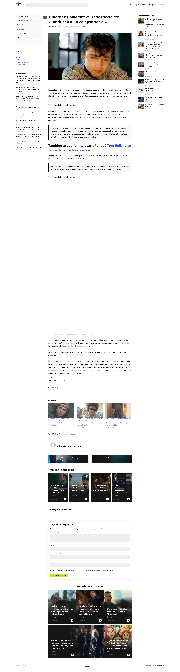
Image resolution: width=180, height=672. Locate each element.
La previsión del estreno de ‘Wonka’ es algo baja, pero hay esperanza (101, 487)
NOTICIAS (55, 434)
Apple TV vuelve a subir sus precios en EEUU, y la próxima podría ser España (28, 107)
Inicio (131, 5)
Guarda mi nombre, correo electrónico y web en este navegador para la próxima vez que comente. (83, 570)
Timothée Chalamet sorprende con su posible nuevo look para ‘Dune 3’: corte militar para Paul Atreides (89, 421)
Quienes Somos (141, 5)
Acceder (18, 57)
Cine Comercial (21, 33)
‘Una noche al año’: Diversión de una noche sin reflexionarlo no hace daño (27, 114)
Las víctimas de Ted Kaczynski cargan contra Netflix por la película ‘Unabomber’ (28, 128)
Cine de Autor (21, 25)
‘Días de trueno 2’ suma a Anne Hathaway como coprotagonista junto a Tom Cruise (28, 89)
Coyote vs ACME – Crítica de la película (27, 142)
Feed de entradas (21, 60)
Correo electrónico (56, 554)
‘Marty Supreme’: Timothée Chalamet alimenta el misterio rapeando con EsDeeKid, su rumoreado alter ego (117, 421)
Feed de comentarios (22, 62)
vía (57, 120)
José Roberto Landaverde (63, 361)
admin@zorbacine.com (69, 446)
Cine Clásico (21, 29)
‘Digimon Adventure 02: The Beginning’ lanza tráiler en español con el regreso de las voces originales (118, 641)
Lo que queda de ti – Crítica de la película (28, 147)
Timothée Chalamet (67, 434)
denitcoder (152, 665)
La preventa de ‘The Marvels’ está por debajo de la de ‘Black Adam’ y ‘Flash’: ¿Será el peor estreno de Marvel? (58, 487)
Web (51, 562)
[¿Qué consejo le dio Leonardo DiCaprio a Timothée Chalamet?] (61, 410)
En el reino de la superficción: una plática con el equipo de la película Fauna (62, 607)
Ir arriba (88, 667)
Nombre (53, 545)
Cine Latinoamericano (24, 16)
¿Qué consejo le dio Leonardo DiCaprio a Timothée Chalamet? (59, 420)
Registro (18, 55)
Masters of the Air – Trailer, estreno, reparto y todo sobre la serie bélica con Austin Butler (79, 487)
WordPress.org (20, 64)
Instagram (152, 5)
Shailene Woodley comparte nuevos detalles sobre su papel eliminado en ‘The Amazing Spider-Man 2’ (27, 98)
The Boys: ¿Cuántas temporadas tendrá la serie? (122, 487)
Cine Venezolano (22, 21)
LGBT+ (19, 41)
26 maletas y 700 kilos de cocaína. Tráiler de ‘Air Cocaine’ (118, 607)
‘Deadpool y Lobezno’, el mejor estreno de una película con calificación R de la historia (90, 607)
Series (19, 37)
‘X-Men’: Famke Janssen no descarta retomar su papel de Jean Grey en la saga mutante (76, 641)
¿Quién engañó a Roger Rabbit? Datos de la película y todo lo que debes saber (28, 135)
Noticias (161, 5)
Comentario (54, 533)
